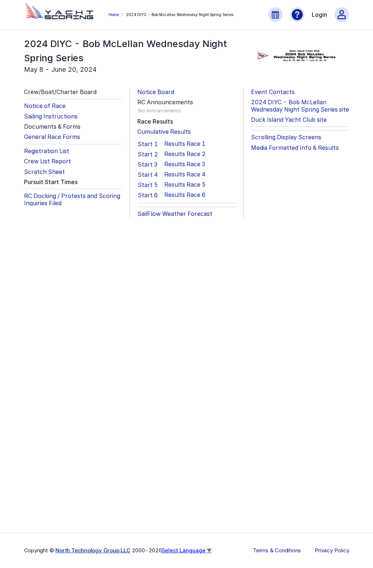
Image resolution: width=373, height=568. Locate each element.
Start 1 (148, 144)
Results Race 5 (185, 184)
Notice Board (155, 92)
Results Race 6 (184, 194)
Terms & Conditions (277, 550)
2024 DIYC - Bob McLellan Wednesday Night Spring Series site (300, 106)
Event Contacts (273, 92)
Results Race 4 (184, 174)
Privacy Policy (332, 550)
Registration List (46, 151)
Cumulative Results (164, 131)
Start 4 (148, 174)
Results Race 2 (185, 154)
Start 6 (148, 195)
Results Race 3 (184, 164)
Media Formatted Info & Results (295, 147)
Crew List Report (47, 161)
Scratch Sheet (44, 171)
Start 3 (147, 164)
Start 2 (148, 154)
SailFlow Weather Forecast (174, 213)
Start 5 (148, 184)
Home (114, 14)
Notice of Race (45, 105)
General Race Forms (52, 136)
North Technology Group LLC (92, 550)
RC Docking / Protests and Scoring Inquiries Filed (72, 199)
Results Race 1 (184, 143)
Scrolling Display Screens (286, 137)
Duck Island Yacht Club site (289, 119)
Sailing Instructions (51, 116)
